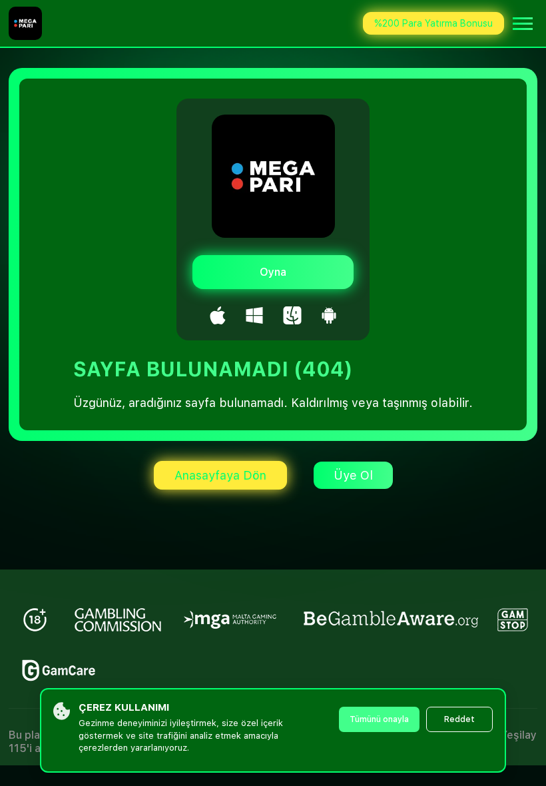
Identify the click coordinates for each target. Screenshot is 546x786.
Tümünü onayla (379, 719)
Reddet (459, 719)
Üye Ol (353, 475)
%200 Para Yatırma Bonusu (433, 23)
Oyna (273, 272)
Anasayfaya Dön (220, 475)
